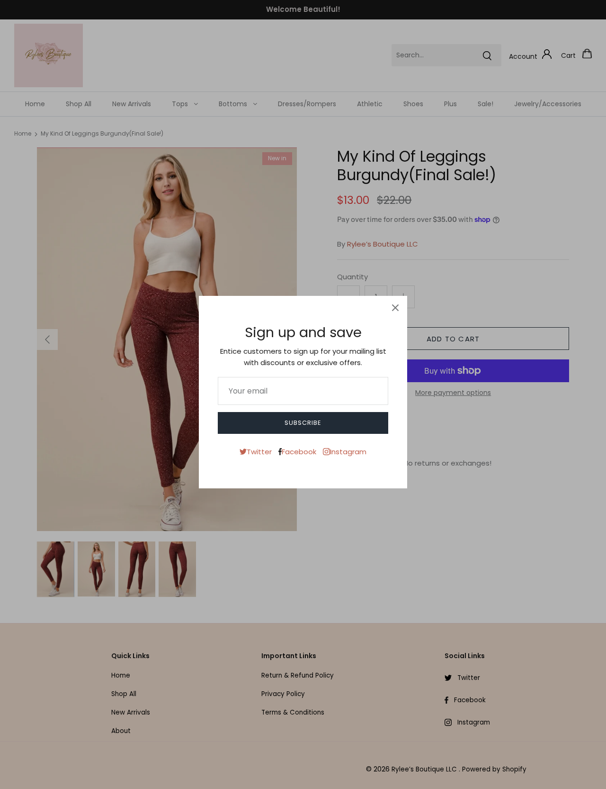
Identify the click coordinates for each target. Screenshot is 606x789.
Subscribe (303, 422)
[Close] (395, 307)
